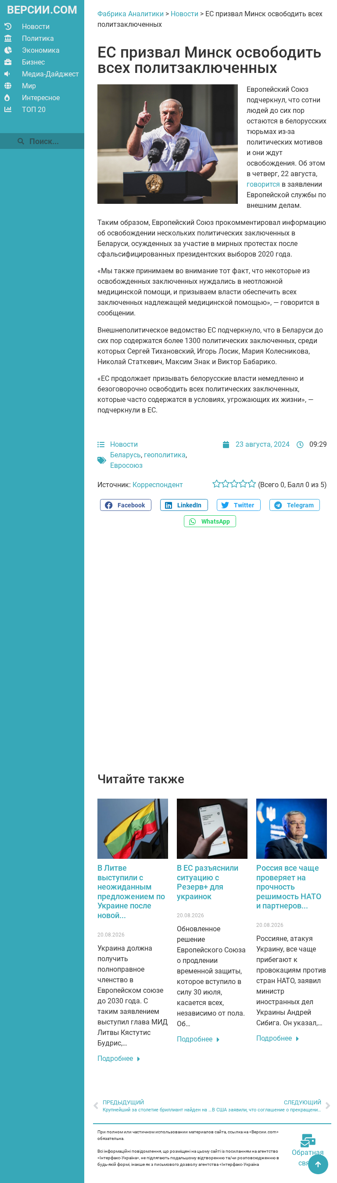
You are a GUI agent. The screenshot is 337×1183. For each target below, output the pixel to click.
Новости (36, 26)
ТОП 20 (34, 109)
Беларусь (125, 455)
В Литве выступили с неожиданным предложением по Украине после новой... (131, 891)
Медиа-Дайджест (50, 74)
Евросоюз (126, 465)
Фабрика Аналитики (130, 14)
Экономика (41, 50)
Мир (29, 86)
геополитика (165, 455)
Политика (38, 38)
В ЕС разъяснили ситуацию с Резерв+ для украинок (207, 882)
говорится (263, 184)
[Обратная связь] (308, 1140)
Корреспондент (158, 485)
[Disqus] (212, 654)
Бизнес (33, 62)
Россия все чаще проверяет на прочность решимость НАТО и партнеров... (288, 886)
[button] (125, 505)
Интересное (41, 98)
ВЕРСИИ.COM (42, 10)
